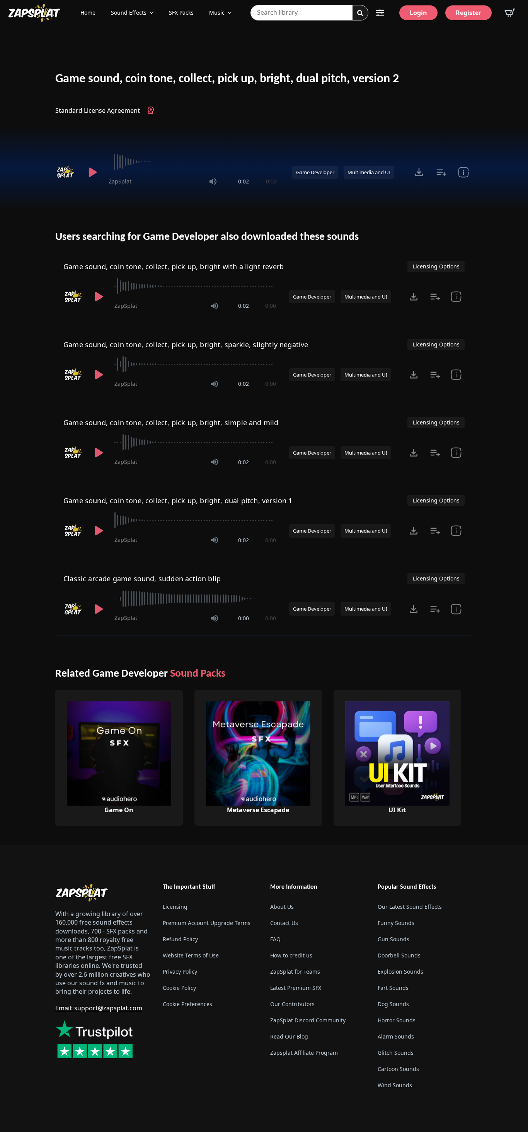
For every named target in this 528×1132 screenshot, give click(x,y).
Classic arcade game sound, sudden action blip (142, 578)
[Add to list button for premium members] (441, 172)
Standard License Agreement (97, 110)
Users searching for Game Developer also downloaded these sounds (207, 237)
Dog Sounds (393, 1004)
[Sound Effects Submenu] (153, 12)
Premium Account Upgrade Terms (206, 923)
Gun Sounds (393, 939)
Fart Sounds (393, 987)
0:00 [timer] (271, 181)
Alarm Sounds (396, 1036)
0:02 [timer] (243, 181)
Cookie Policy (179, 987)
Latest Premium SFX (295, 987)
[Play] (92, 172)
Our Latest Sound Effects (410, 906)
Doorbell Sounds (399, 955)
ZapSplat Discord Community (308, 1020)
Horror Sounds (397, 1020)
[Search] (360, 13)
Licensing (175, 906)
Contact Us (284, 923)
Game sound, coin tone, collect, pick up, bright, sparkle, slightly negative (185, 344)
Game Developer (315, 172)
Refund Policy (180, 939)
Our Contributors (292, 1004)
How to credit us (291, 955)
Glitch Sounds (396, 1052)
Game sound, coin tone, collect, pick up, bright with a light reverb (173, 266)
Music (217, 12)
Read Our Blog (289, 1036)
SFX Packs (181, 12)
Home (87, 12)
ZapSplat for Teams (295, 971)
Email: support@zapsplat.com (98, 1008)
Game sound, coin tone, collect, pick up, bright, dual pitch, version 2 (227, 79)
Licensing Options (436, 266)
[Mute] (213, 181)
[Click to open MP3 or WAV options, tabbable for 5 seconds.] (419, 172)
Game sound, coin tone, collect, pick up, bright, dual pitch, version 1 (178, 500)
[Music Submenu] (232, 12)
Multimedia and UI (368, 172)
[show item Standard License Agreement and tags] (463, 172)
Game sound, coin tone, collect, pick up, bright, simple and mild (171, 422)
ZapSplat (120, 181)
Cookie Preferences (187, 1004)
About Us (282, 906)
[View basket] (509, 12)
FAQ (275, 939)
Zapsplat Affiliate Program (304, 1052)
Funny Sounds (396, 923)
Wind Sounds (395, 1085)
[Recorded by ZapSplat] (66, 172)
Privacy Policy (180, 971)
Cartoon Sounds (398, 1069)
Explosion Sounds (400, 971)
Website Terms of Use (191, 955)
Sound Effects (128, 12)
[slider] (193, 162)
